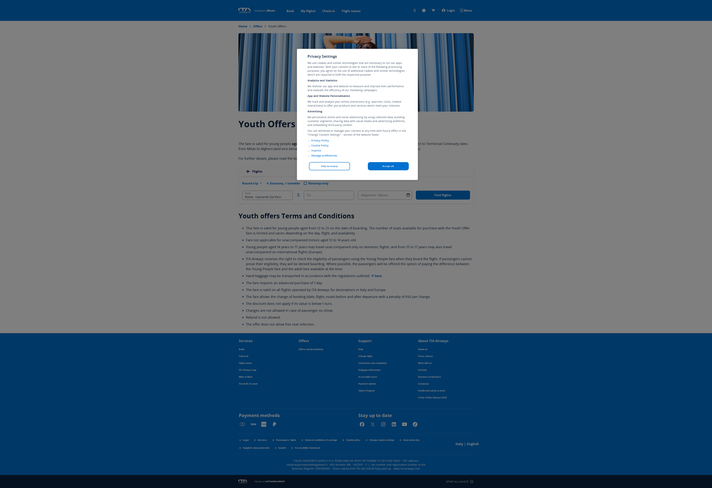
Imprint (316, 150)
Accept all (388, 166)
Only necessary (329, 166)
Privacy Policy (320, 140)
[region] (357, 114)
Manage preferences (324, 155)
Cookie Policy (320, 145)
